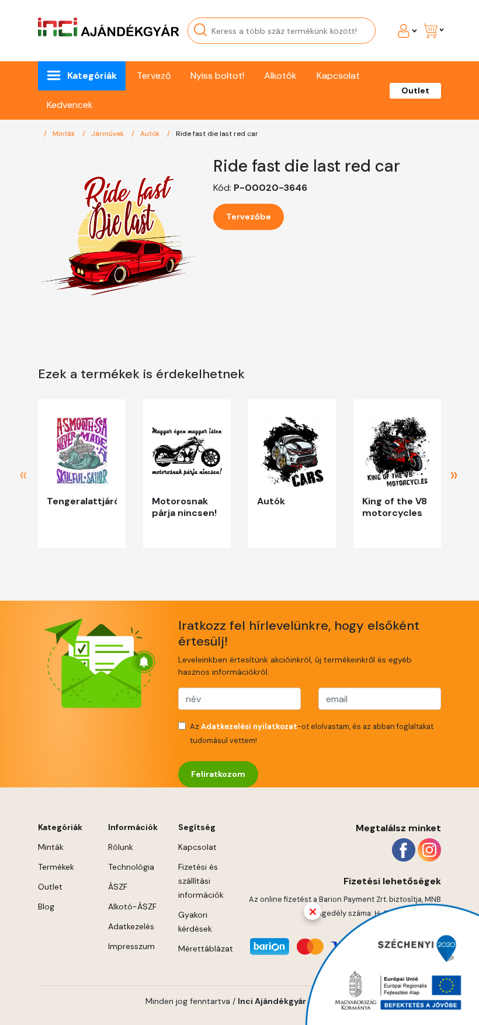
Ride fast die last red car (217, 133)
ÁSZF (117, 886)
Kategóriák (92, 75)
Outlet (415, 90)
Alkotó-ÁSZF (132, 906)
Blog (46, 906)
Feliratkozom (218, 774)
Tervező (154, 75)
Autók (150, 133)
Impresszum (131, 946)
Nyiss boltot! (217, 75)
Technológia (131, 867)
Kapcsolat (338, 75)
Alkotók (280, 75)
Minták (65, 133)
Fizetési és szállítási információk (201, 881)
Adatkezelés (131, 926)
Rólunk (120, 847)
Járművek (108, 133)
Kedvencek (70, 105)
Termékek (56, 867)
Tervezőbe (248, 216)
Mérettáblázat (205, 948)
